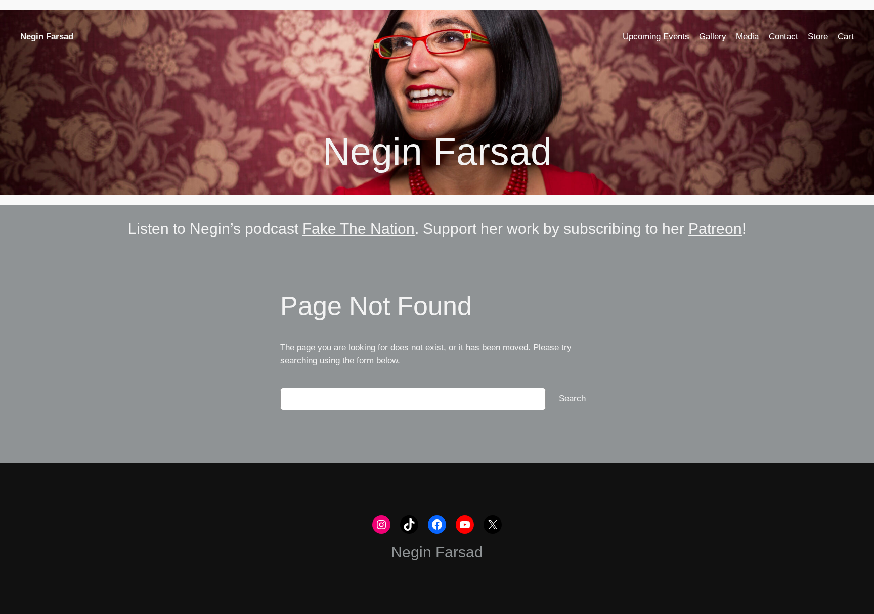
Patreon (715, 228)
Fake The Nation (358, 228)
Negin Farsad (46, 36)
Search (572, 398)
